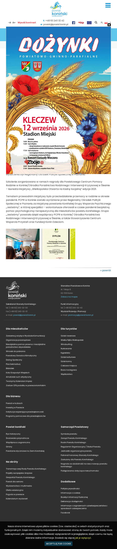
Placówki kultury (13, 364)
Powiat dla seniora (14, 481)
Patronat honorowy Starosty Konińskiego (79, 455)
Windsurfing (66, 344)
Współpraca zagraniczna (18, 442)
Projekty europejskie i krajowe (19, 473)
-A (9, 22)
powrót (106, 270)
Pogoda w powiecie (15, 494)
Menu (108, 5)
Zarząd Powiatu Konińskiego (74, 438)
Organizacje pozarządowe (18, 340)
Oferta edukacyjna (14, 490)
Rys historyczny (13, 434)
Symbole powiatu (69, 434)
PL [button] (102, 22)
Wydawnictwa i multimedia (19, 486)
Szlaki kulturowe (68, 357)
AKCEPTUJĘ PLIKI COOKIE (58, 543)
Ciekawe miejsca (69, 365)
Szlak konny (66, 361)
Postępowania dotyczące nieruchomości (80, 470)
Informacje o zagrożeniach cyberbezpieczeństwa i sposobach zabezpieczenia (84, 507)
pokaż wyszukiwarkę (96, 22)
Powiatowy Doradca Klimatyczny (21, 355)
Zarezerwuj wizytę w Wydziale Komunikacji (25, 335)
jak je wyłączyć (83, 537)
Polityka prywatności (70, 488)
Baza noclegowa (69, 370)
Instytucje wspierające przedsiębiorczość (25, 411)
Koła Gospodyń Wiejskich (18, 372)
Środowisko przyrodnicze (17, 438)
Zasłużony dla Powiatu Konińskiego (77, 459)
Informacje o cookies (70, 493)
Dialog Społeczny (14, 360)
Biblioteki (10, 368)
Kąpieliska (65, 353)
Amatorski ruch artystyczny (18, 377)
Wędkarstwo (66, 374)
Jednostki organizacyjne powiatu (76, 451)
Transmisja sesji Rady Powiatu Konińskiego (26, 468)
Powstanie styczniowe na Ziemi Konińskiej (25, 451)
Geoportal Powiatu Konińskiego (20, 477)
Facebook (65, 512)
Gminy (9, 446)
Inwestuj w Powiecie (15, 407)
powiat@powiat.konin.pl (24, 315)
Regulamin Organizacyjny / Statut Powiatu (81, 446)
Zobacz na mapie (69, 296)
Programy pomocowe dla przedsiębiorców (26, 416)
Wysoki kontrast (27, 22)
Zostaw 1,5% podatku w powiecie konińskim (26, 385)
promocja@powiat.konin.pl (80, 315)
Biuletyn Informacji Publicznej (74, 497)
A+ (13, 22)
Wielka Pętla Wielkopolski (72, 340)
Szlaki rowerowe (68, 335)
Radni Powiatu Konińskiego (73, 442)
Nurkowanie (66, 348)
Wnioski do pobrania (15, 351)
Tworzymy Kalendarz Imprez (19, 381)
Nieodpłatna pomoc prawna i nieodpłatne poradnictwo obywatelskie (25, 345)
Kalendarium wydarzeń (17, 498)
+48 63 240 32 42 (55, 20)
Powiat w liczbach (14, 403)
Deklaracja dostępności (72, 501)
